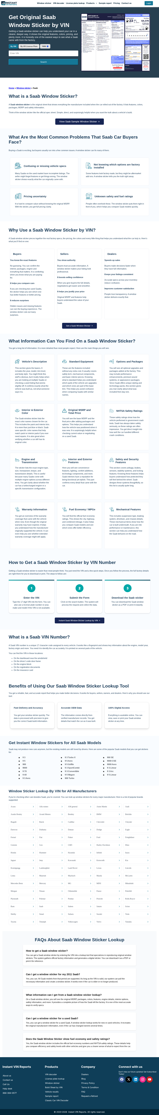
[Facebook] (122, 1079)
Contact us (126, 3)
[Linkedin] (136, 1079)
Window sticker (44, 3)
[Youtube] (149, 1079)
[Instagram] (142, 1079)
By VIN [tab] (13, 46)
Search (43, 62)
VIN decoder (58, 3)
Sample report (105, 3)
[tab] (45, 46)
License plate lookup (75, 3)
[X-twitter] (129, 1079)
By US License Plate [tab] (29, 46)
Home (11, 88)
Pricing (116, 3)
